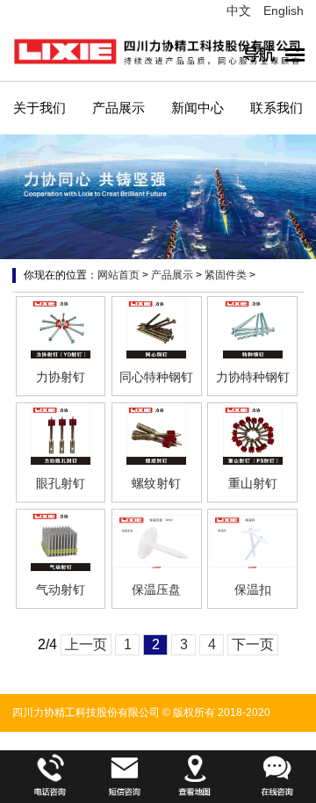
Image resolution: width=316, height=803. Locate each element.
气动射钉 (60, 590)
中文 (238, 11)
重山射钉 (252, 483)
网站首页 (118, 275)
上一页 (86, 644)
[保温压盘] (156, 541)
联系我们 (276, 107)
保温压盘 (156, 590)
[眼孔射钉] (61, 435)
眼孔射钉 (60, 483)
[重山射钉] (252, 435)
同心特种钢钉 (156, 377)
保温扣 (252, 590)
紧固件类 (226, 275)
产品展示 (118, 107)
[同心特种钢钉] (156, 328)
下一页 (253, 644)
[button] (254, 212)
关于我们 (39, 107)
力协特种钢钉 (253, 377)
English (283, 11)
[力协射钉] (61, 328)
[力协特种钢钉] (252, 328)
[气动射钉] (61, 541)
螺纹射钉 (156, 483)
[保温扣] (252, 541)
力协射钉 (60, 377)
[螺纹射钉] (156, 435)
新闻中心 (197, 107)
